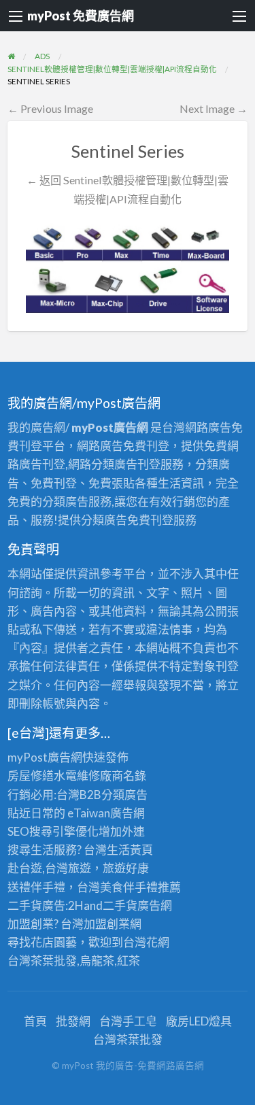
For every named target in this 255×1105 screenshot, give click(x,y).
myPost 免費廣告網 (80, 15)
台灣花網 (146, 942)
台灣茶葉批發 (42, 960)
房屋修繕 (30, 775)
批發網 (73, 1021)
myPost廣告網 (44, 757)
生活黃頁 (130, 850)
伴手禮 (140, 887)
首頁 (35, 1021)
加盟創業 (107, 924)
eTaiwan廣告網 (106, 813)
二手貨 (120, 905)
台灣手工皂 (128, 1021)
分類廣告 (124, 794)
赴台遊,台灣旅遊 (49, 868)
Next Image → (214, 108)
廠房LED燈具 (199, 1021)
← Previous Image (50, 108)
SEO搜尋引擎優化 (53, 831)
